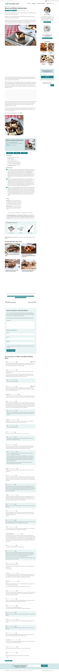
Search (52, 85)
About (28, 3)
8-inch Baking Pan (11, 232)
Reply (16, 386)
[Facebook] (1, 1)
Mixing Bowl (20, 232)
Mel (7, 379)
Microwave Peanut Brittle (10, 302)
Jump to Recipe (8, 10)
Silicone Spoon (30, 232)
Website (8, 341)
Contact (24, 670)
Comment (8, 320)
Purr (53, 670)
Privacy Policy (30, 670)
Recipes (34, 3)
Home (10, 670)
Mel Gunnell (20, 10)
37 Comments (14, 10)
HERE (21, 113)
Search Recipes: (47, 83)
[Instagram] (2, 1)
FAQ (27, 670)
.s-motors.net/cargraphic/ (10, 533)
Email (7, 337)
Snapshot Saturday (32, 302)
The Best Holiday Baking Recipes (20, 297)
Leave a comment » (9, 660)
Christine (7, 468)
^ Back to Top (7, 670)
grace (6, 545)
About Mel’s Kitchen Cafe (19, 670)
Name (7, 332)
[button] (6, 145)
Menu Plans (49, 3)
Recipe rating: (9, 330)
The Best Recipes (41, 3)
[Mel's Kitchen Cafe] (12, 3)
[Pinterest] (3, 1)
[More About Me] (47, 28)
